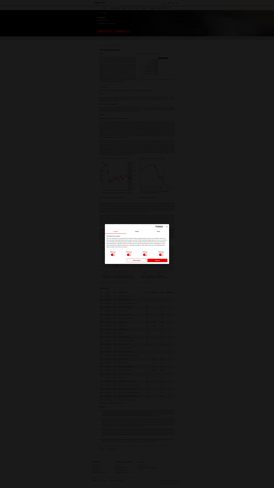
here (126, 246)
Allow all (157, 260)
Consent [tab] (115, 231)
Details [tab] (137, 231)
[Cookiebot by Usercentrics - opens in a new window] (157, 227)
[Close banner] (167, 226)
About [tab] (158, 231)
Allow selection (137, 260)
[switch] (129, 255)
